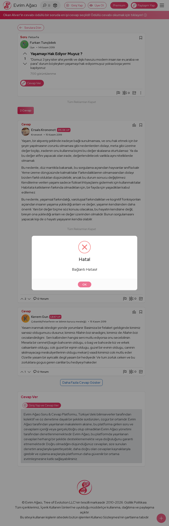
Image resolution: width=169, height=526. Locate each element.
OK (84, 284)
